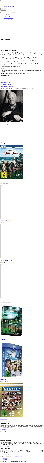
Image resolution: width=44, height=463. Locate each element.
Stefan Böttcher (19, 456)
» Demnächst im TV (4, 429)
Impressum (5, 458)
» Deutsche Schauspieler (4, 446)
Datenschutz (5, 459)
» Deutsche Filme (3, 437)
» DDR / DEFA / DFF (4, 454)
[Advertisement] (22, 29)
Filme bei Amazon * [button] (4, 124)
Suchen (13, 12)
